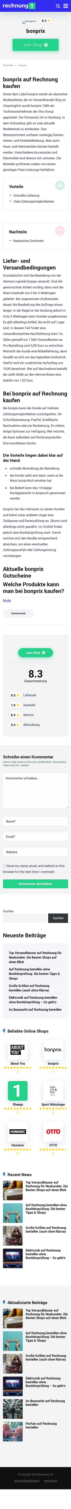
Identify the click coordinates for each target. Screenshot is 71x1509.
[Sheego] (18, 1099)
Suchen (8, 911)
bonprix (53, 1063)
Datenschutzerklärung (26, 1480)
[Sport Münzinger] (53, 1099)
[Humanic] (18, 1140)
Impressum (50, 1480)
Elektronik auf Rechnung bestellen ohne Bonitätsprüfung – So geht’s (33, 999)
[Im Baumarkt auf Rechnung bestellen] (13, 1417)
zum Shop (33, 44)
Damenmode (18, 613)
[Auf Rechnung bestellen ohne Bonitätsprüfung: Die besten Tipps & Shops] (13, 1222)
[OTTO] (53, 1140)
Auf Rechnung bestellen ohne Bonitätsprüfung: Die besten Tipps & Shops (34, 973)
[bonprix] (53, 1058)
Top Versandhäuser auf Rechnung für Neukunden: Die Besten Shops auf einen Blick (35, 957)
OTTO (53, 1145)
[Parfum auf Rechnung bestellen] (13, 1440)
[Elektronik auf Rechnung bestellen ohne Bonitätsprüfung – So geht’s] (13, 1267)
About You (17, 1063)
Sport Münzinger (53, 1104)
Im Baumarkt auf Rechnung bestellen (35, 1009)
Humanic (17, 1145)
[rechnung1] (19, 5)
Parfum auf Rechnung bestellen (41, 1425)
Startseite (8, 65)
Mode (7, 600)
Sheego (18, 1104)
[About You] (18, 1058)
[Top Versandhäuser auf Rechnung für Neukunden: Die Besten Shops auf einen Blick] (13, 1199)
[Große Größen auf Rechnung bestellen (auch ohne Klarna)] (13, 1244)
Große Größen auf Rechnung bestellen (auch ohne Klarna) (29, 988)
